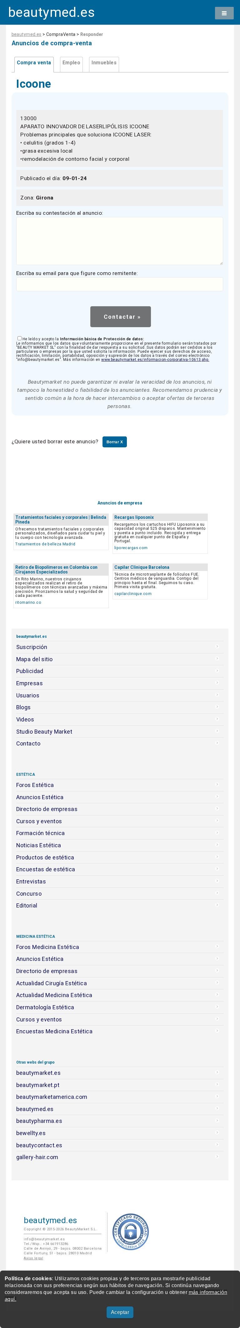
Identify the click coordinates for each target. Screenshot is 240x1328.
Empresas (29, 683)
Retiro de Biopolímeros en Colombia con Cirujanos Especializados (56, 569)
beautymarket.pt (38, 1085)
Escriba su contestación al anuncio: (59, 213)
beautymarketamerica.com (52, 1097)
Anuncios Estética (40, 797)
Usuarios (27, 695)
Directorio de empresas (47, 809)
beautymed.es (51, 12)
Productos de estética (45, 857)
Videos (25, 719)
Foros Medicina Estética (47, 947)
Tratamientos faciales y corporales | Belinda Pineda (60, 519)
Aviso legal (33, 1258)
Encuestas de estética (45, 869)
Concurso (29, 893)
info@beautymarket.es (44, 1239)
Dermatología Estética (45, 1007)
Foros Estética (35, 785)
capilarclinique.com (133, 593)
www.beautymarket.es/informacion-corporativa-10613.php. (155, 359)
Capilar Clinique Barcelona (141, 567)
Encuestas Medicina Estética (54, 1031)
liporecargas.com (131, 547)
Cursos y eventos (39, 821)
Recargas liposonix (134, 517)
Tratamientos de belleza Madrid (45, 544)
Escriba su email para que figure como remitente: (77, 273)
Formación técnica (40, 833)
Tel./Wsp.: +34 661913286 (46, 1244)
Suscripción (32, 647)
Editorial (27, 905)
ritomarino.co (28, 602)
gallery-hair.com (37, 1157)
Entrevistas (31, 881)
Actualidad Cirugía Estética (51, 983)
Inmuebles (104, 63)
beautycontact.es (39, 1145)
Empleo (71, 63)
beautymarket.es (38, 1073)
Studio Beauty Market (44, 731)
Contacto (28, 743)
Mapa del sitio (34, 659)
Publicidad (29, 671)
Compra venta (34, 63)
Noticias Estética (38, 845)
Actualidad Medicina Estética (54, 995)
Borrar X (114, 442)
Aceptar (120, 1312)
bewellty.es (31, 1133)
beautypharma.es (39, 1121)
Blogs (23, 707)
